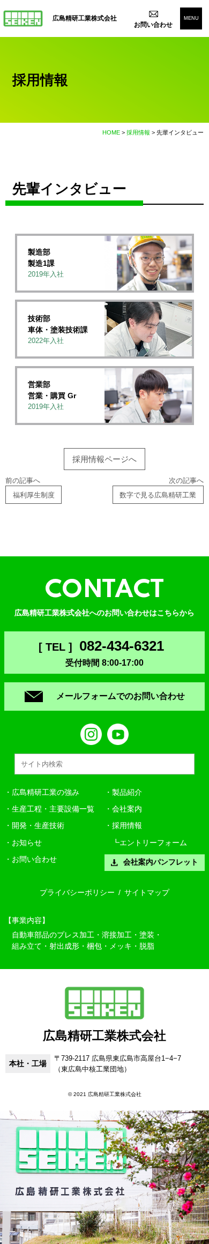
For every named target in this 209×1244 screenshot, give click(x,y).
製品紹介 (127, 792)
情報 (127, 826)
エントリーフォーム (153, 843)
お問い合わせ (34, 859)
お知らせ (27, 843)
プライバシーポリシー (77, 893)
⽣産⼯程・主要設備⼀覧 (53, 809)
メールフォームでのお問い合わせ (120, 696)
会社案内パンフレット (160, 862)
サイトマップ (146, 893)
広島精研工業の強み (45, 792)
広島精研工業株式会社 (85, 18)
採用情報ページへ (104, 459)
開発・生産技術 (38, 826)
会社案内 (127, 809)
